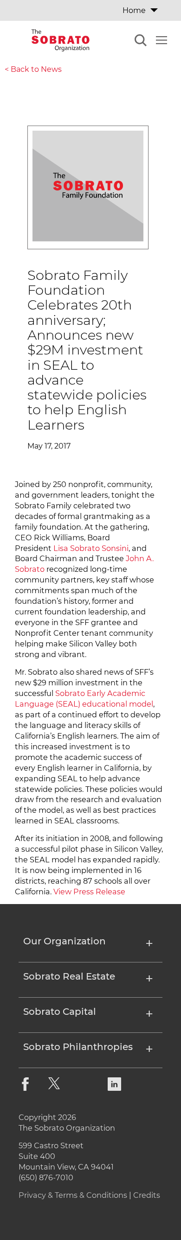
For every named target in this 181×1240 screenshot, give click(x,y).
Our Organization (64, 941)
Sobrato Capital (59, 1012)
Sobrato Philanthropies (78, 1047)
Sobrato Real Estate (69, 977)
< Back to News (33, 69)
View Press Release (89, 891)
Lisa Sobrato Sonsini (91, 548)
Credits (146, 1195)
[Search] (141, 41)
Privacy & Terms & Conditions (73, 1195)
